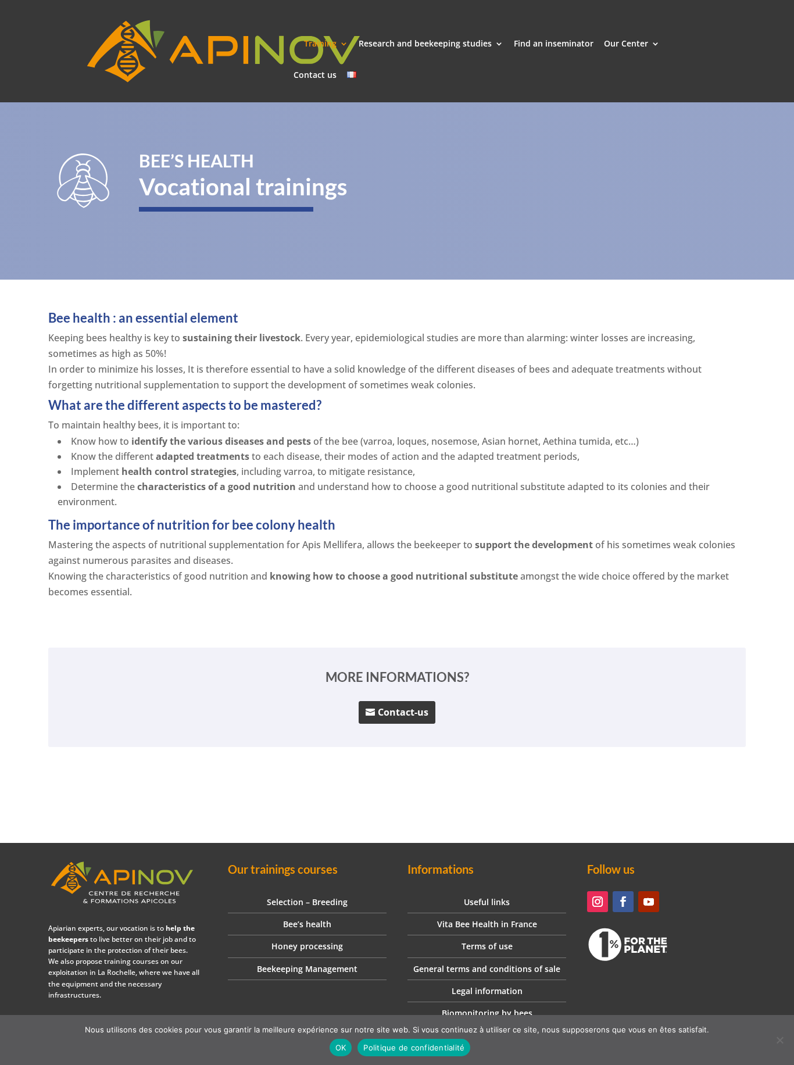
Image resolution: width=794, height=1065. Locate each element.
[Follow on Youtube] (648, 901)
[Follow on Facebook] (623, 901)
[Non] (779, 1040)
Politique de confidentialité (413, 1047)
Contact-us (403, 712)
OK (340, 1047)
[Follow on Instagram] (597, 901)
